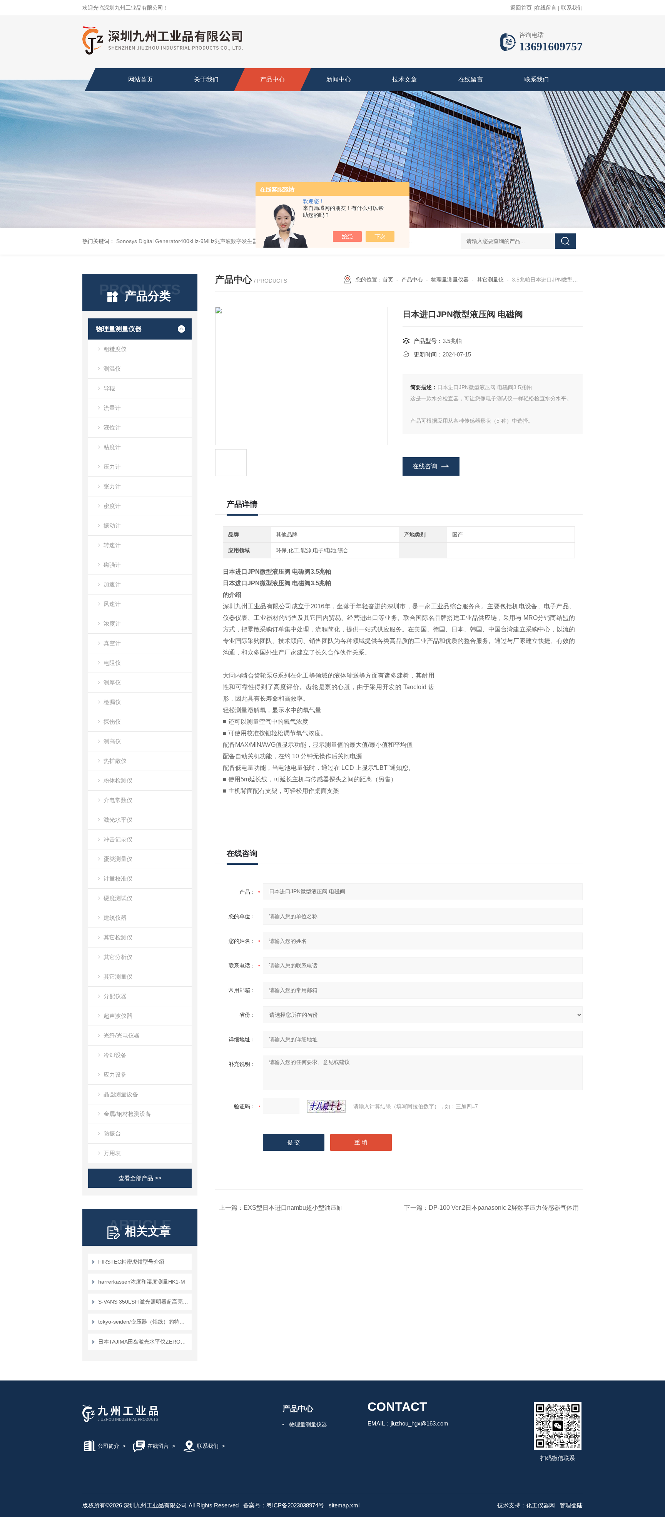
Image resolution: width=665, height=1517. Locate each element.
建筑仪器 (115, 917)
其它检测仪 (118, 937)
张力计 (112, 486)
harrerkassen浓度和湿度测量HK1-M (141, 1282)
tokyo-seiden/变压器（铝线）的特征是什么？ (143, 1322)
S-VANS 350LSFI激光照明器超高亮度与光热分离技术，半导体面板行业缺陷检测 (143, 1302)
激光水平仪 (118, 819)
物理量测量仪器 (119, 329)
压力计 (112, 466)
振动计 (112, 525)
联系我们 (572, 8)
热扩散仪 (115, 761)
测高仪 (112, 741)
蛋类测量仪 (118, 859)
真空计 (112, 643)
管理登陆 (571, 1505)
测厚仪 (112, 682)
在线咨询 (425, 466)
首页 (388, 279)
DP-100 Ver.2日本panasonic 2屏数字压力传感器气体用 (504, 1207)
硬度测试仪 (118, 898)
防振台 (112, 1133)
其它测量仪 (118, 976)
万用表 (112, 1153)
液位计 (112, 427)
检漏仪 (112, 702)
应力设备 (115, 1074)
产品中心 (272, 79)
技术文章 (404, 79)
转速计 (112, 545)
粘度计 (112, 447)
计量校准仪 (118, 878)
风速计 (112, 604)
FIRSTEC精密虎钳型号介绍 (131, 1262)
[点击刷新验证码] (326, 1106)
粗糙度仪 (115, 349)
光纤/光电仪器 (122, 1035)
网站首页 (140, 79)
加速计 (112, 584)
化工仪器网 (540, 1505)
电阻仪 (112, 662)
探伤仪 (112, 721)
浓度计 (112, 623)
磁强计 (112, 564)
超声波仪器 (118, 1015)
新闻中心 (338, 79)
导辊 (109, 388)
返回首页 (521, 8)
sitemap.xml (344, 1505)
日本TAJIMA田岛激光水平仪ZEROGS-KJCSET (143, 1342)
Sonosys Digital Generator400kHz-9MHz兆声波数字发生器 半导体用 (198, 241)
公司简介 (108, 1446)
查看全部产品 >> (140, 1178)
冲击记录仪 (118, 839)
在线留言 (545, 8)
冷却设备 (115, 1055)
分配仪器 (115, 996)
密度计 (112, 506)
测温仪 (112, 368)
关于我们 (206, 79)
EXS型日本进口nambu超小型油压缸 (293, 1207)
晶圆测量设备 (121, 1094)
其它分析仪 (118, 957)
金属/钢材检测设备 (127, 1114)
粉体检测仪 (118, 780)
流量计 (112, 408)
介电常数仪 (118, 800)
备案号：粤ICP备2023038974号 (283, 1505)
